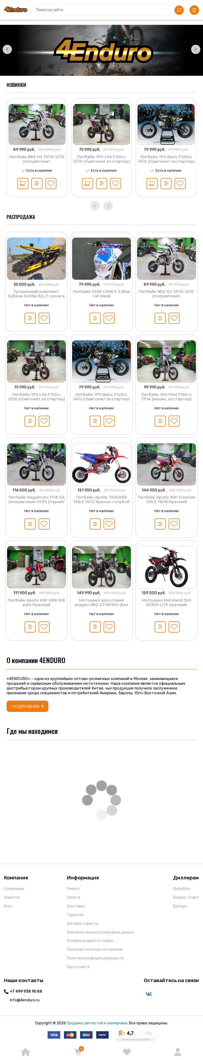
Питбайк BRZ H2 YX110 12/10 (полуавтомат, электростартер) (166, 296)
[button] (7, 49)
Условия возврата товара (90, 941)
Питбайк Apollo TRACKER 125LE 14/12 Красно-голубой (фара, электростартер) (101, 502)
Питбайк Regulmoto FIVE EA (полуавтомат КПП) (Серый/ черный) (36, 502)
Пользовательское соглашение (95, 949)
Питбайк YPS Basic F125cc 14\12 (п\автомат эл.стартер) (101, 159)
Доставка (76, 906)
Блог (8, 906)
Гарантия (75, 915)
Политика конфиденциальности (95, 958)
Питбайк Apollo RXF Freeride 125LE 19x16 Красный (166, 499)
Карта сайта (78, 967)
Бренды (180, 906)
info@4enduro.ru (25, 1000)
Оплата (73, 897)
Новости (11, 897)
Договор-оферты (82, 923)
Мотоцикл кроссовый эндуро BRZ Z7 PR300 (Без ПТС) (101, 605)
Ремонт (73, 889)
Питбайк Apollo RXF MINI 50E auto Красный (36, 602)
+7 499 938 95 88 (26, 991)
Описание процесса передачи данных (100, 932)
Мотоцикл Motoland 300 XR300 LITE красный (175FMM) (166, 605)
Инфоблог (182, 889)
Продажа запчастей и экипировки (97, 1023)
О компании (14, 889)
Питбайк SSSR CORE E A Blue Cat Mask (101, 293)
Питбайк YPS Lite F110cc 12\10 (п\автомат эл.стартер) (37, 159)
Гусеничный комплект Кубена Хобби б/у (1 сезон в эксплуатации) (36, 296)
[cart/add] (23, 183)
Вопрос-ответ (186, 897)
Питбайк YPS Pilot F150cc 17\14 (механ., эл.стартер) (166, 159)
